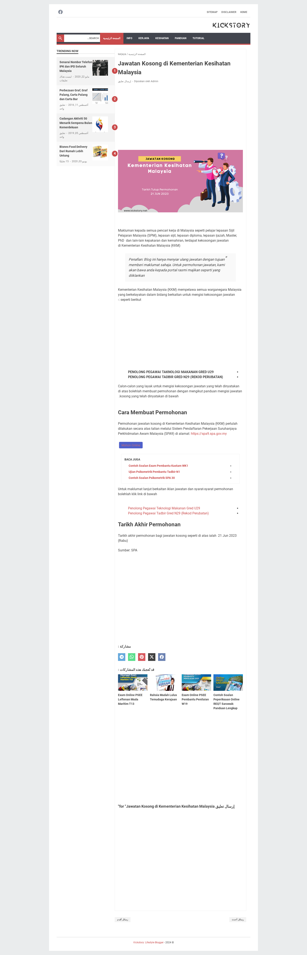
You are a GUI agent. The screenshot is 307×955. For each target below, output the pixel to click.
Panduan (180, 38)
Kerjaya (143, 38)
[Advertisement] (180, 117)
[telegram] (121, 657)
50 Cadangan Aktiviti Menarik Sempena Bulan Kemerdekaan (76, 123)
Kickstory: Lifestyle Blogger (148, 942)
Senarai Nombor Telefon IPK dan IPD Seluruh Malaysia (76, 66)
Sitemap (212, 12)
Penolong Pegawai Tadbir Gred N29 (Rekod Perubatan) (168, 513)
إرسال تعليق (124, 81)
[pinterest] (141, 657)
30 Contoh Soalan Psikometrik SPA (152, 477)
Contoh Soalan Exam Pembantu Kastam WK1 (158, 465)
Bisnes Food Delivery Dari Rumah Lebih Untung (73, 151)
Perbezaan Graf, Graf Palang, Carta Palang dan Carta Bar (74, 95)
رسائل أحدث (238, 919)
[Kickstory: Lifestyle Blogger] (231, 25)
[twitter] (151, 657)
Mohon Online (131, 445)
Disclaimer (228, 12)
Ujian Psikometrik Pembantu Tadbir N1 (154, 471)
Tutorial (198, 38)
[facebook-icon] (60, 12)
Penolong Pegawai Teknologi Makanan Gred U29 (164, 508)
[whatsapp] (131, 657)
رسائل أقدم (122, 919)
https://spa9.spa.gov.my (209, 434)
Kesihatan (162, 38)
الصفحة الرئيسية (111, 38)
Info (129, 38)
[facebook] (161, 657)
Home (243, 12)
